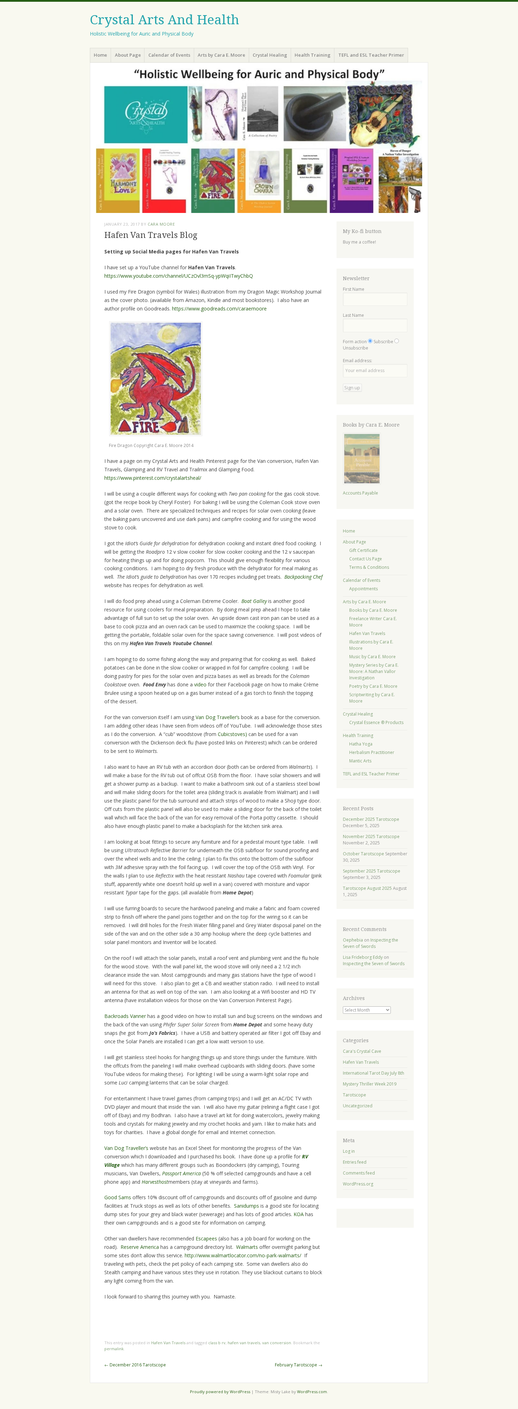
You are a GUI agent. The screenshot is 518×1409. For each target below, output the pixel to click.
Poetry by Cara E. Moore (373, 686)
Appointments (363, 589)
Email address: (357, 361)
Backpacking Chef (303, 576)
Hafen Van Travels (168, 1342)
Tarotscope (354, 1095)
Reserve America (140, 1247)
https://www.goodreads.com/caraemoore (219, 308)
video (200, 684)
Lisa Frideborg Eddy (363, 957)
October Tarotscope (363, 854)
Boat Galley (254, 601)
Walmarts (247, 1247)
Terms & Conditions (369, 567)
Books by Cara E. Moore (373, 610)
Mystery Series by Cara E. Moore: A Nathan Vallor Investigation (374, 671)
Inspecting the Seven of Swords (370, 943)
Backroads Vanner (125, 1016)
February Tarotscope (298, 1365)
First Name (353, 289)
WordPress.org (358, 1184)
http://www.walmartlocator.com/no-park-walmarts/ (243, 1255)
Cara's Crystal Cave (362, 1051)
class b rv (217, 1342)
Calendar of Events (169, 55)
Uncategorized (357, 1106)
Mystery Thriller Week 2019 (369, 1084)
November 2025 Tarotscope (371, 836)
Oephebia (353, 940)
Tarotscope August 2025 (367, 888)
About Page (128, 55)
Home (100, 55)
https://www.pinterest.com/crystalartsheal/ (152, 477)
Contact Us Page (365, 559)
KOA (299, 1214)
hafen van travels (244, 1342)
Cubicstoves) (232, 734)
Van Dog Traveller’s (218, 717)
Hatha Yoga (360, 744)
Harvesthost (155, 1181)
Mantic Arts (360, 761)
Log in (349, 1151)
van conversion (276, 1342)
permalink (114, 1348)
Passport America (181, 1173)
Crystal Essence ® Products (376, 722)
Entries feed (354, 1162)
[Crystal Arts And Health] (259, 140)
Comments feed (359, 1173)
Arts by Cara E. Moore (221, 55)
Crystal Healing (270, 55)
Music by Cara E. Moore (372, 657)
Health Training (313, 55)
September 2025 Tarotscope (371, 871)
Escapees (206, 1238)
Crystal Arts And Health (164, 19)
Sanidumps (246, 1205)
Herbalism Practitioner (371, 752)
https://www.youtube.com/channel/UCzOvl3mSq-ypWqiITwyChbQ (178, 275)
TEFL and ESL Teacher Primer (371, 55)
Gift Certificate (363, 550)
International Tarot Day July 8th (373, 1073)
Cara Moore (161, 224)
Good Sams (117, 1197)
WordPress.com (312, 1391)
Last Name (353, 315)
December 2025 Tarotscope (371, 819)
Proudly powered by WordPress (220, 1391)
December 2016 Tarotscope (135, 1365)
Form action (355, 342)
